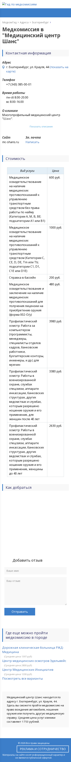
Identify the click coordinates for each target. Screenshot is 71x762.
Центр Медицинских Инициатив (27, 669)
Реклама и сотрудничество (43, 749)
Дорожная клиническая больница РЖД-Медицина (33, 649)
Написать (32, 142)
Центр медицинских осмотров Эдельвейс (34, 661)
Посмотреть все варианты (22, 678)
